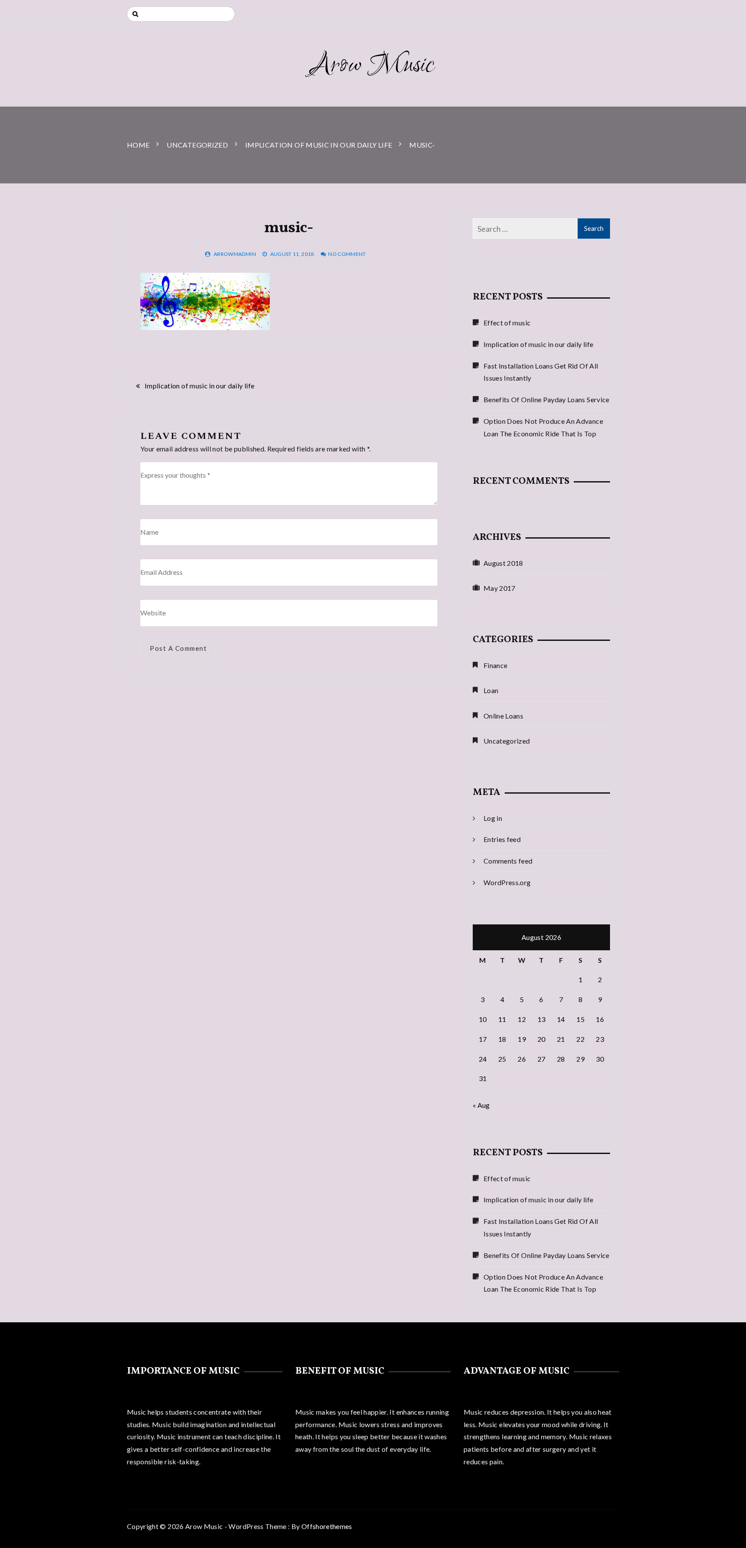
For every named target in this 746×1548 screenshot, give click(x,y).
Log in (493, 818)
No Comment (347, 254)
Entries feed (502, 839)
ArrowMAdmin (235, 254)
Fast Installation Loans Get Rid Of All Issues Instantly (541, 372)
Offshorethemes (326, 1526)
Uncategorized (507, 741)
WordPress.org (507, 882)
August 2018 (503, 563)
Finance (495, 665)
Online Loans (503, 716)
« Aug (481, 1105)
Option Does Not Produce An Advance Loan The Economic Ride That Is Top (543, 427)
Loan (491, 690)
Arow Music (373, 65)
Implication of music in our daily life (199, 385)
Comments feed (508, 861)
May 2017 (499, 588)
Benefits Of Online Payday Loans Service (547, 399)
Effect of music (507, 322)
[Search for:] (181, 14)
